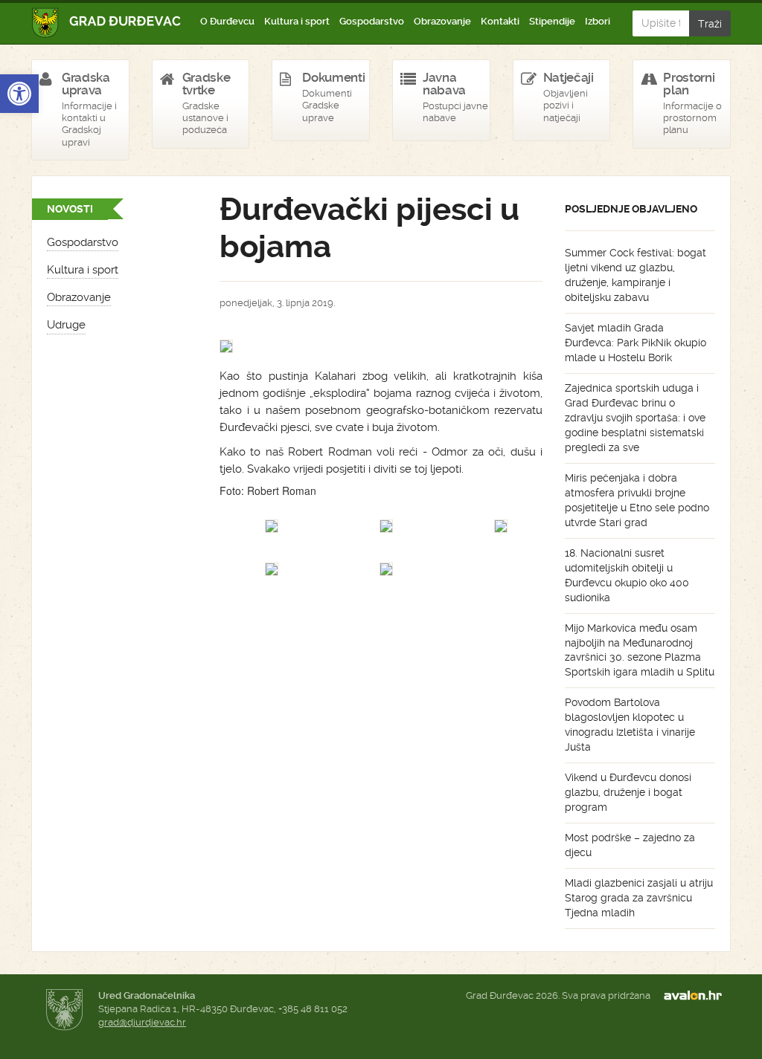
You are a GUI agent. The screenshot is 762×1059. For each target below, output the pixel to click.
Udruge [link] (66, 324)
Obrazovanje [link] (442, 21)
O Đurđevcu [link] (227, 21)
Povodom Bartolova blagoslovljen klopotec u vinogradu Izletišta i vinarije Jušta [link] (630, 724)
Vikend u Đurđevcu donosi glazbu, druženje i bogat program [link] (628, 792)
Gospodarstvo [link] (371, 21)
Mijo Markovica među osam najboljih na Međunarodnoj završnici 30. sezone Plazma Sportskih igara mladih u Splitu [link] (639, 650)
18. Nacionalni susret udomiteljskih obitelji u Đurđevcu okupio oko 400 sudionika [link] (627, 575)
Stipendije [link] (552, 21)
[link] (19, 93)
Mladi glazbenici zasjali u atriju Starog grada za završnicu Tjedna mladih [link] (639, 898)
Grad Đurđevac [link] (106, 22)
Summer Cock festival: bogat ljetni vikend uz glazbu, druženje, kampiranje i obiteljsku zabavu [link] (635, 275)
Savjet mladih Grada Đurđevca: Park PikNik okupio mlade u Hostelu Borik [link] (635, 342)
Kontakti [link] (500, 21)
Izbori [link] (597, 21)
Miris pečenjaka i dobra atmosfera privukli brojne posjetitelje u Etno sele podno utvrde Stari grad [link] (637, 500)
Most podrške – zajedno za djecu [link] (630, 845)
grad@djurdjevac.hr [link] (142, 1022)
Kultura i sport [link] (297, 21)
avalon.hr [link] (697, 996)
